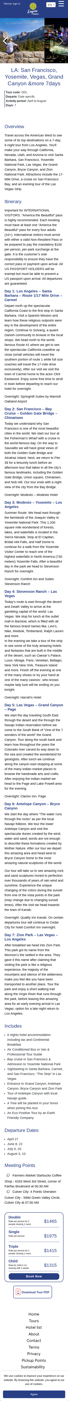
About (33, 1334)
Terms (33, 1347)
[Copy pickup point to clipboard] (8, 1176)
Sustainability (33, 1367)
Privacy (34, 1353)
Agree (34, 1394)
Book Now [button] (34, 1276)
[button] (5, 40)
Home (33, 1314)
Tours (34, 1321)
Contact (34, 1340)
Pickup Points (34, 1360)
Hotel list (34, 1327)
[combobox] (51, 4)
